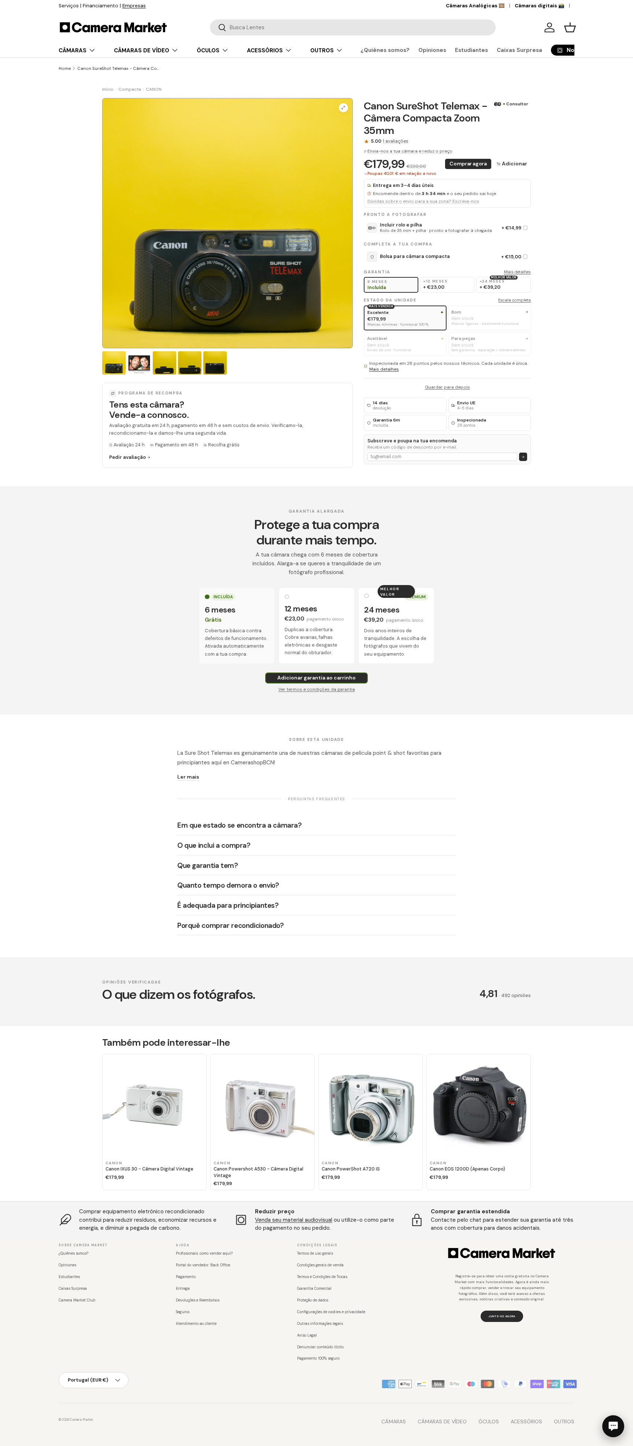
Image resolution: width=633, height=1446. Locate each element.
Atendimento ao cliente (196, 1323)
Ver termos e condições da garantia (316, 689)
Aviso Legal (307, 1335)
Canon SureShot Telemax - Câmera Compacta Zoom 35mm (118, 68)
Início (108, 89)
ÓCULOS (208, 50)
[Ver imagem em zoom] (343, 107)
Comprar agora (467, 164)
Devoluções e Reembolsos (197, 1300)
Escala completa (514, 300)
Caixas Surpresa (519, 50)
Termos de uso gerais (315, 1253)
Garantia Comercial (314, 1288)
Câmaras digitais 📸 (539, 6)
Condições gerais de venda (320, 1265)
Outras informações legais (320, 1323)
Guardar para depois (447, 387)
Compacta (129, 89)
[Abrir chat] (613, 1426)
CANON (154, 89)
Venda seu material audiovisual (293, 1220)
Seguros (182, 1312)
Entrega (183, 1288)
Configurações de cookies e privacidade (331, 1312)
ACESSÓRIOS (265, 50)
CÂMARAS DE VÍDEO (141, 50)
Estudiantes (471, 50)
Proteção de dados (312, 1300)
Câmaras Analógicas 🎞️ (475, 6)
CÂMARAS (72, 50)
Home (65, 68)
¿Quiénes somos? (385, 50)
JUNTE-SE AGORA (501, 1316)
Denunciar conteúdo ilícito (320, 1347)
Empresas (134, 6)
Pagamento (186, 1276)
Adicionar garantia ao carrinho (316, 677)
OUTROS (322, 50)
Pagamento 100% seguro (318, 1358)
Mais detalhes (517, 271)
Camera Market (81, 1419)
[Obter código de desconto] (523, 457)
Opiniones (432, 50)
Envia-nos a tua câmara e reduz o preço (409, 151)
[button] (570, 27)
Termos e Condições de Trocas (322, 1276)
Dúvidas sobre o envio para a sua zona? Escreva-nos (423, 201)
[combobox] (353, 27)
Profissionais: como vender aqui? (204, 1253)
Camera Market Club (77, 1300)
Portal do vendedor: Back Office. (203, 1265)
